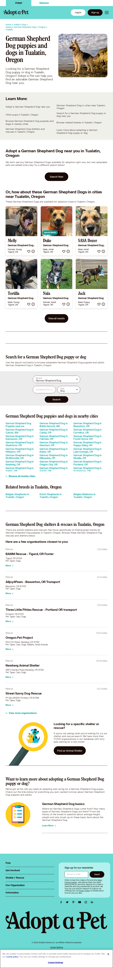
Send (96, 874)
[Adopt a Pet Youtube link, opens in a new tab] (80, 902)
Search (56, 399)
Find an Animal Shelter (69, 750)
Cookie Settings (56, 947)
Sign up (95, 12)
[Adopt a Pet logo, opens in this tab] (56, 925)
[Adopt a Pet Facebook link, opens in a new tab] (62, 902)
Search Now (56, 176)
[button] (29, 251)
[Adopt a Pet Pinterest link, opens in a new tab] (74, 902)
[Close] (108, 954)
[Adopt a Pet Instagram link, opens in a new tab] (86, 902)
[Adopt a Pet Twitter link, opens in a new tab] (68, 902)
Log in (78, 12)
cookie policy (12, 957)
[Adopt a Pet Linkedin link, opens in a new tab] (92, 902)
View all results (56, 318)
